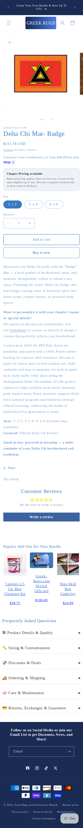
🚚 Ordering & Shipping (41, 678)
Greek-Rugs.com (24, 804)
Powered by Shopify (46, 804)
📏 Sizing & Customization (41, 648)
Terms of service (42, 811)
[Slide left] (32, 119)
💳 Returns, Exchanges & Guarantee (41, 708)
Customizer (17, 330)
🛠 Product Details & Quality (41, 632)
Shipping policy (66, 811)
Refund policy (71, 804)
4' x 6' (54, 204)
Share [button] (11, 468)
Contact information (43, 818)
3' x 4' (33, 204)
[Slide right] (51, 119)
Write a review (41, 517)
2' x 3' (12, 204)
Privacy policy (20, 811)
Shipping (8, 150)
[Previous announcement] (8, 7)
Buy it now (41, 252)
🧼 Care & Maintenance (41, 693)
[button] (9, 23)
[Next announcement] (75, 7)
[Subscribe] (69, 751)
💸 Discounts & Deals (41, 662)
